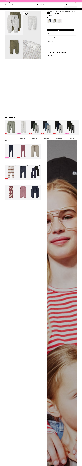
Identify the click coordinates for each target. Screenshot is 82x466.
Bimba (51, 11)
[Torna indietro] (6, 12)
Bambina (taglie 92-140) (56, 11)
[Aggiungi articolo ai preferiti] (76, 30)
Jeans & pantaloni (67, 11)
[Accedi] (69, 4)
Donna (6, 4)
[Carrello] (76, 4)
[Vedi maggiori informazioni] (11, 138)
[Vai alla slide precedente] (77, 117)
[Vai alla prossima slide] (78, 117)
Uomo (10, 4)
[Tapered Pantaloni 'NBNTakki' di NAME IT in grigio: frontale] (14, 23)
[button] (62, 27)
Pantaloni (72, 11)
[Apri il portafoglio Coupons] (66, 4)
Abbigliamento (62, 11)
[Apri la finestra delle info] (76, 0)
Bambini (13, 4)
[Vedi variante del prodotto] (49, 21)
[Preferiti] (73, 4)
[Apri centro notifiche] (71, 4)
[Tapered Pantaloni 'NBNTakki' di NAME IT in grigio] (14, 47)
